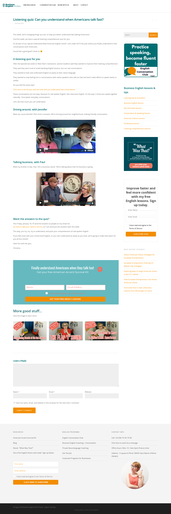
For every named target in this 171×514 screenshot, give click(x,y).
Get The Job (67, 453)
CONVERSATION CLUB (48, 5)
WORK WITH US (63, 5)
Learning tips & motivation (134, 98)
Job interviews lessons (133, 108)
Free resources (29, 5)
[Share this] (151, 20)
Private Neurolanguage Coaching (75, 448)
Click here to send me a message (125, 443)
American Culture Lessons (134, 118)
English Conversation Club (72, 438)
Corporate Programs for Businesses (76, 458)
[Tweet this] (154, 20)
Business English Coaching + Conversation (79, 443)
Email (52, 392)
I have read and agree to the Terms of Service (67, 293)
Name (16, 392)
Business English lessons (134, 103)
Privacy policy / (80, 510)
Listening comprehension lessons (137, 128)
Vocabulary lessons (131, 123)
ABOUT (76, 5)
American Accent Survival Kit (24, 438)
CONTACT (84, 5)
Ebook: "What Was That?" (23, 448)
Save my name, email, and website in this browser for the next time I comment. (47, 403)
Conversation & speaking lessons (137, 113)
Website (88, 392)
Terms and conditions (92, 510)
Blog (15, 443)
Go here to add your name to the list (27, 227)
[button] (65, 293)
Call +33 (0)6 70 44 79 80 (122, 438)
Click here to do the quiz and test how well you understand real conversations (44, 89)
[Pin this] (157, 20)
